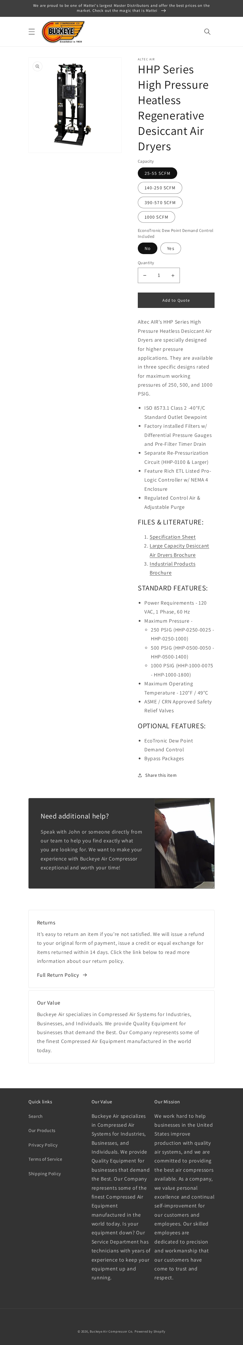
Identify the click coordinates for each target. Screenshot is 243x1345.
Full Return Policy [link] (58, 974)
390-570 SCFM (160, 202)
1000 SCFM (156, 217)
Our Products (41, 1130)
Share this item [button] (161, 775)
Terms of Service (45, 1159)
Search (35, 1116)
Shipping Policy (44, 1173)
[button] (32, 32)
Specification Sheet (173, 536)
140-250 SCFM (160, 187)
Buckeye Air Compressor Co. (111, 1331)
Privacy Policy (42, 1145)
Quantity (146, 262)
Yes (170, 248)
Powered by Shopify (150, 1331)
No (148, 248)
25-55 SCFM (157, 173)
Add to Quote (176, 300)
